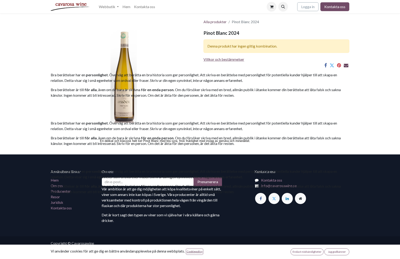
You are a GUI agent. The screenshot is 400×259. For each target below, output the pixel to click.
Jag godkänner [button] (337, 251)
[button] (283, 7)
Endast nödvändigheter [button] (307, 251)
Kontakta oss (334, 6)
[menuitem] (109, 6)
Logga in (308, 6)
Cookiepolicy (195, 251)
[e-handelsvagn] (271, 7)
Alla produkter (215, 21)
